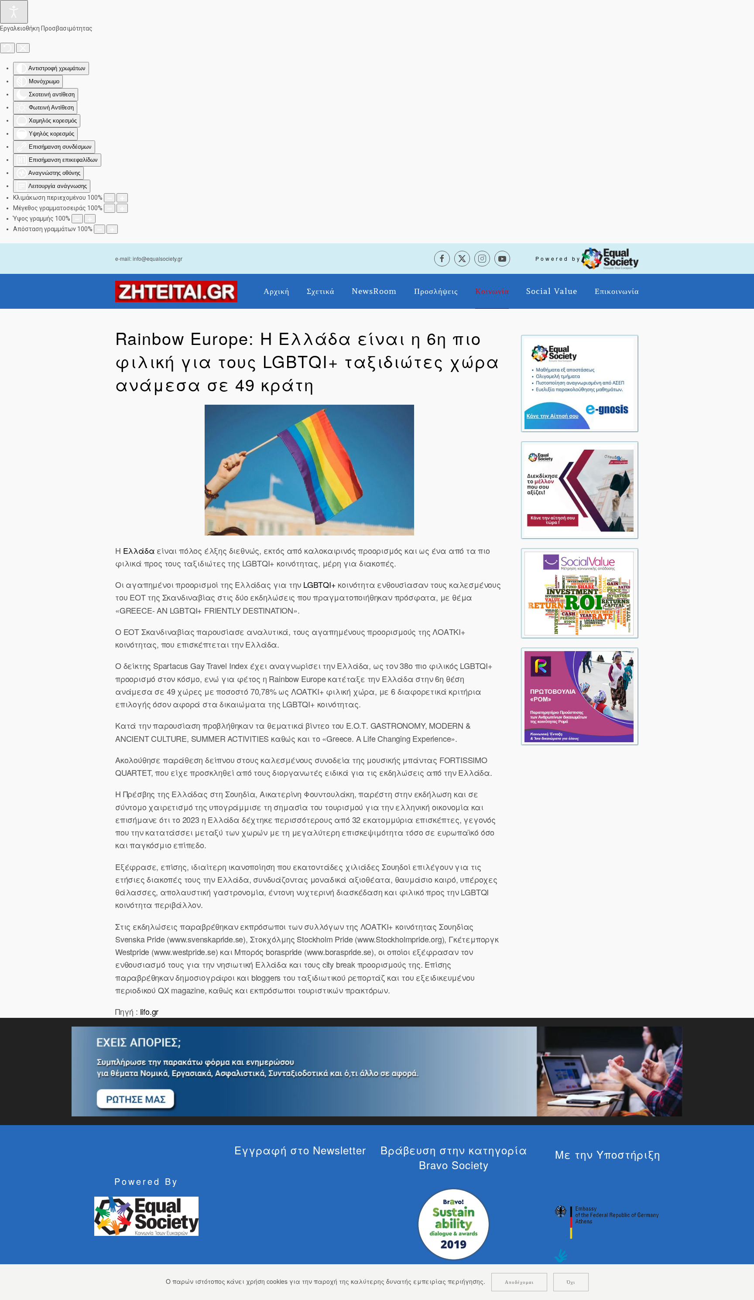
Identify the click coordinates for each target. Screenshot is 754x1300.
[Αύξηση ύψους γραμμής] (90, 218)
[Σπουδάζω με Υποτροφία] (579, 489)
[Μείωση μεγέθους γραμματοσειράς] (109, 208)
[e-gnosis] (579, 383)
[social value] (579, 592)
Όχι (571, 1282)
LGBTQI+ (319, 584)
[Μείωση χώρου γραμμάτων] (99, 229)
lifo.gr (148, 1011)
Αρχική (276, 291)
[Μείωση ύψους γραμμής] (77, 218)
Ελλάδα (140, 550)
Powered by (558, 258)
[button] (309, 470)
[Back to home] (176, 291)
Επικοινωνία (617, 291)
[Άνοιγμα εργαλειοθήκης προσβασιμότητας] (14, 12)
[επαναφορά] (7, 48)
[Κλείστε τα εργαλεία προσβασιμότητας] (23, 48)
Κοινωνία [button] (492, 291)
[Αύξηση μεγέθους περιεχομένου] (122, 197)
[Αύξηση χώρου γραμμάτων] (112, 229)
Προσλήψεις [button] (436, 291)
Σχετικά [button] (320, 291)
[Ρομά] (579, 695)
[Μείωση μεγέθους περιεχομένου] (109, 197)
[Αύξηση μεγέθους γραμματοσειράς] (122, 208)
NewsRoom (374, 291)
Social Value (551, 291)
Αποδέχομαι (519, 1282)
